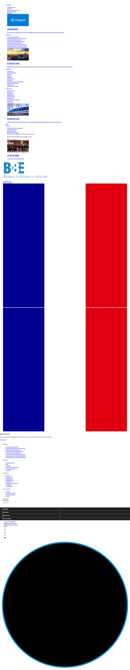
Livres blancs (10, 103)
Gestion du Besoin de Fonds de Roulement (17, 47)
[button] (65, 370)
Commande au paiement (13, 37)
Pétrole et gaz (10, 79)
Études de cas (10, 95)
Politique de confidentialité (10, 523)
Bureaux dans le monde (12, 132)
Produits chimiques (11, 73)
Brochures (9, 92)
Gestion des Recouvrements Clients (15, 41)
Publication (10, 80)
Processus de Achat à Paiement (14, 43)
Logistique (9, 77)
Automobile (10, 71)
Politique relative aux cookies (11, 525)
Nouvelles (9, 13)
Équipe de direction (11, 11)
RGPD (5, 526)
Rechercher (6, 499)
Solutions (5, 509)
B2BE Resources (11, 91)
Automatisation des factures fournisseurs (17, 46)
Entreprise (5, 512)
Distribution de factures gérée (14, 40)
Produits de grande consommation (15, 82)
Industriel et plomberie (12, 86)
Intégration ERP (11, 97)
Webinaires (10, 101)
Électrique (9, 74)
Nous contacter (7, 519)
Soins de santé (10, 85)
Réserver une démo (11, 139)
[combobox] (9, 502)
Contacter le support (12, 129)
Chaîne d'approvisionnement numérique (16, 44)
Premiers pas (10, 98)
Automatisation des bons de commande (16, 38)
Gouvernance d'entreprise (13, 10)
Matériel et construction (13, 83)
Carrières (9, 8)
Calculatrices (10, 94)
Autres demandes (11, 131)
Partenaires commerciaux (13, 100)
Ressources (5, 515)
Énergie (9, 76)
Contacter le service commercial (15, 128)
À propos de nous (11, 7)
